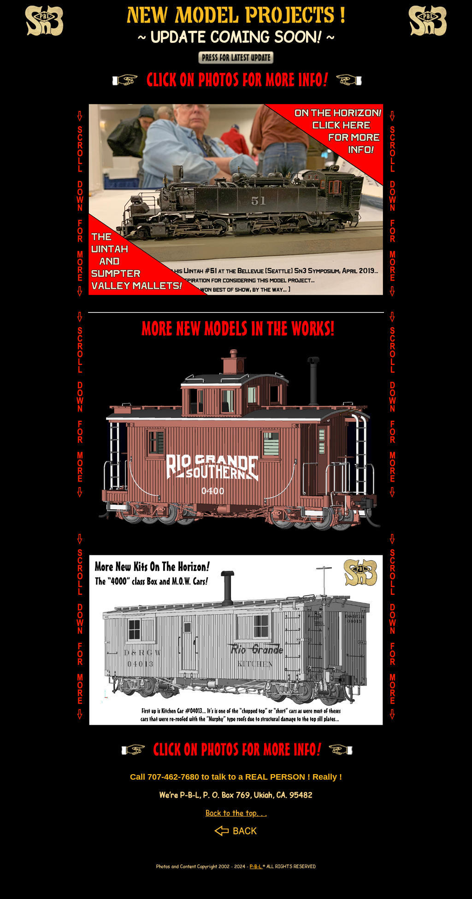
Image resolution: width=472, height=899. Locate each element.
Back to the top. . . (236, 812)
